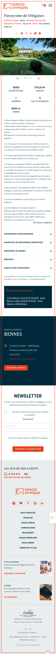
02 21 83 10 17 (15, 354)
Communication (28, 528)
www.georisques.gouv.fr (37, 279)
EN (30, 629)
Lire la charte (28, 419)
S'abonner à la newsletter (28, 449)
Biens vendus (28, 543)
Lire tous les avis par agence (17, 478)
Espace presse (28, 523)
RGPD (44, 637)
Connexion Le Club (28, 548)
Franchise (28, 518)
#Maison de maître (12, 24)
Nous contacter (28, 513)
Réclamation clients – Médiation (24, 637)
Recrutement (28, 533)
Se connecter (10, 597)
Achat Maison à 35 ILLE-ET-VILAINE (23, 298)
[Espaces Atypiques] (15, 8)
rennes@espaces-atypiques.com (22, 359)
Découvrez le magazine (14, 574)
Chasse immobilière (28, 538)
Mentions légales (28, 640)
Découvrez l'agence (16, 368)
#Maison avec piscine (36, 21)
